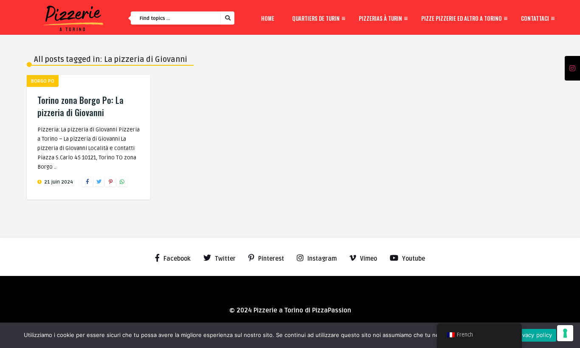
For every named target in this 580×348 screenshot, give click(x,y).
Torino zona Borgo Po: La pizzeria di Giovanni (80, 106)
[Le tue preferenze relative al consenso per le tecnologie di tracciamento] (565, 333)
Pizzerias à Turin (380, 18)
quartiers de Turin (316, 18)
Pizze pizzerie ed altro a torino (461, 18)
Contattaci (535, 18)
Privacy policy (533, 334)
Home (267, 18)
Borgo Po (42, 81)
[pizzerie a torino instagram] (572, 68)
